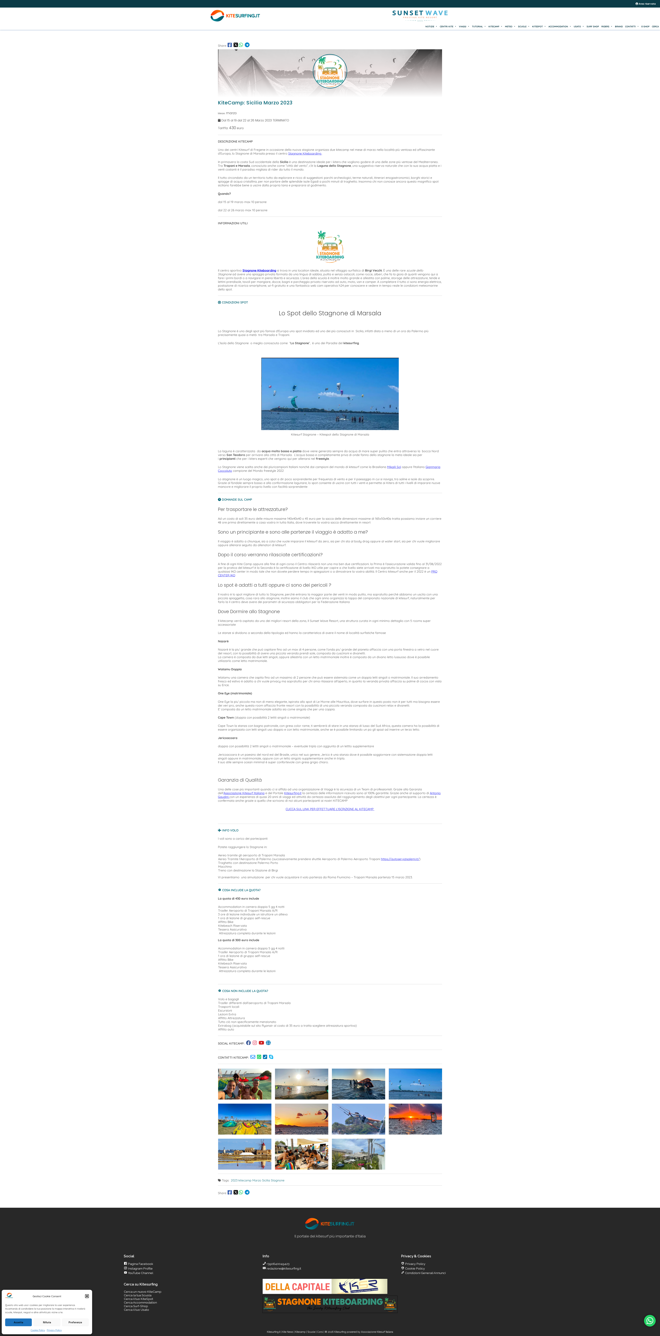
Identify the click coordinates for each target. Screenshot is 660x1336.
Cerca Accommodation (140, 1302)
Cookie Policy (38, 1330)
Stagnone (277, 1180)
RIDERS (605, 26)
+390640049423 (277, 1264)
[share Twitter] (236, 45)
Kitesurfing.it (292, 793)
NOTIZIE (429, 26)
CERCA (655, 26)
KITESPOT (537, 26)
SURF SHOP (593, 26)
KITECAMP (493, 26)
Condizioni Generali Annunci (425, 1273)
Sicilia (266, 1180)
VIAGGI (462, 26)
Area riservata (647, 3)
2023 (234, 1180)
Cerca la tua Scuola (137, 1295)
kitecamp (244, 1180)
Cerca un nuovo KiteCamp (142, 1291)
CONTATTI (630, 26)
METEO (508, 26)
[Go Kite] (235, 21)
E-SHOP (645, 26)
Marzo (256, 1180)
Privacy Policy (54, 1330)
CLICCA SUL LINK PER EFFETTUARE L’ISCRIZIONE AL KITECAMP (330, 809)
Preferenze (75, 1322)
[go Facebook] (230, 45)
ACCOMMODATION (558, 26)
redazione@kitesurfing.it (283, 1268)
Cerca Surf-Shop (136, 1306)
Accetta (18, 1322)
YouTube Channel (140, 1273)
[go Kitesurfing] (249, 1043)
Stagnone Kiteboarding (305, 153)
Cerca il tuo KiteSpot (138, 1299)
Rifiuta (47, 1322)
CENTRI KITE (446, 26)
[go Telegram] (247, 45)
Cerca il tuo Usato (136, 1309)
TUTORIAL (477, 26)
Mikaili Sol (394, 467)
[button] (87, 1296)
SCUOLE (522, 26)
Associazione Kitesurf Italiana (244, 793)
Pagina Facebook (140, 1264)
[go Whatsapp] (241, 45)
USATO (577, 26)
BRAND (619, 26)
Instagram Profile (140, 1268)
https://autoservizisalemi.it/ (400, 859)
